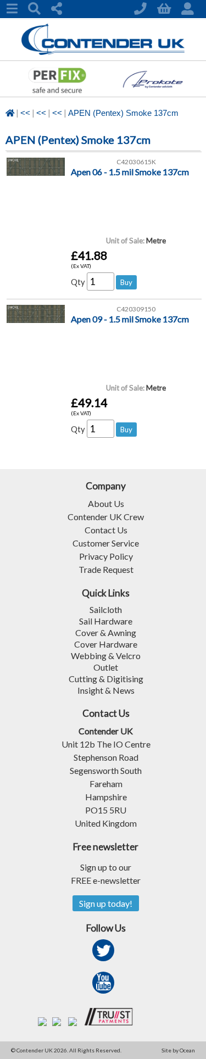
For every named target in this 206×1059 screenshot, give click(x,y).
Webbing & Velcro (106, 655)
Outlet (105, 667)
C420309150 (135, 309)
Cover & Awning (105, 632)
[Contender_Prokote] (159, 93)
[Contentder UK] (103, 52)
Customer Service (106, 543)
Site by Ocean (178, 1050)
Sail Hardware (105, 621)
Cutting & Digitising (106, 678)
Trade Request (106, 569)
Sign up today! (105, 903)
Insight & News (106, 690)
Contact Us (106, 530)
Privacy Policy (106, 556)
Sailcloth (106, 609)
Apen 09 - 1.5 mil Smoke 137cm (130, 319)
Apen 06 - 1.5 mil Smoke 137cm (130, 171)
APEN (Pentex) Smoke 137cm (123, 113)
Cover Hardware (105, 644)
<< (25, 113)
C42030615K (136, 162)
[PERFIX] (56, 93)
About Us (106, 503)
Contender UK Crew (106, 516)
